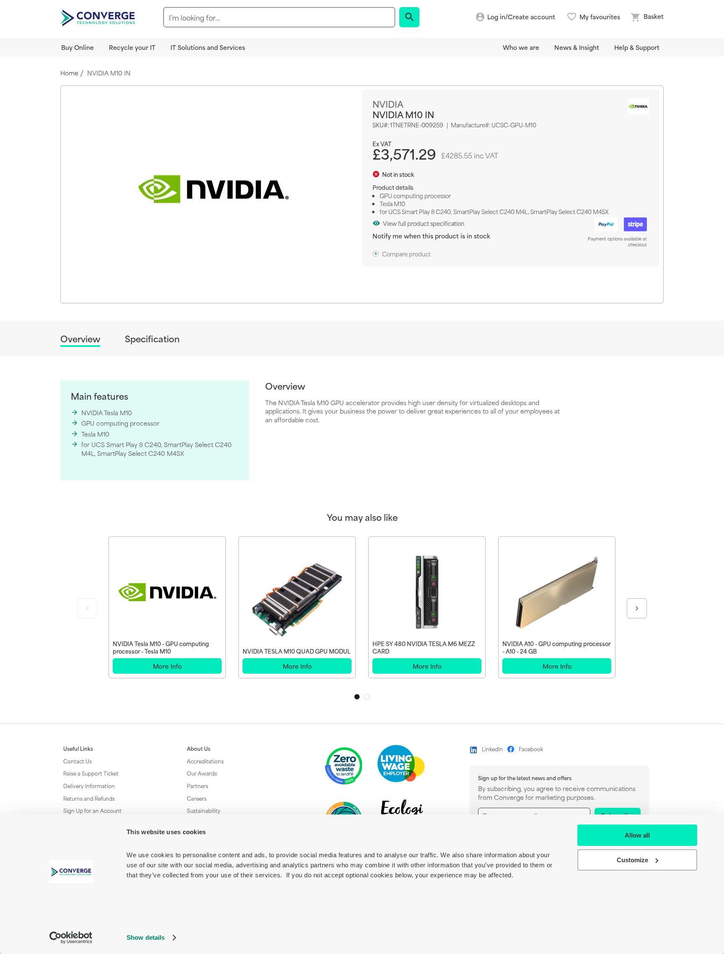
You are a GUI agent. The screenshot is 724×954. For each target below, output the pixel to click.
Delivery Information (89, 785)
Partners (197, 785)
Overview (80, 339)
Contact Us (77, 761)
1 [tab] (357, 697)
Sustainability (203, 810)
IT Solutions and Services (208, 47)
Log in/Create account (521, 17)
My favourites (599, 17)
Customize (632, 860)
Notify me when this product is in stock (431, 235)
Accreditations (205, 761)
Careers (197, 798)
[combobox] (279, 17)
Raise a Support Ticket (91, 773)
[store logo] (98, 17)
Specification (152, 338)
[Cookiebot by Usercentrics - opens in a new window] (71, 937)
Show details (146, 937)
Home (69, 73)
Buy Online (77, 47)
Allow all (637, 835)
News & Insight (576, 47)
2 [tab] (367, 697)
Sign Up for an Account (92, 810)
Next (637, 608)
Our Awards (202, 773)
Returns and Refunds (89, 798)
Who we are (521, 47)
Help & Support (636, 47)
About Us (198, 748)
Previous (87, 608)
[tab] (80, 340)
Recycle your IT (132, 47)
